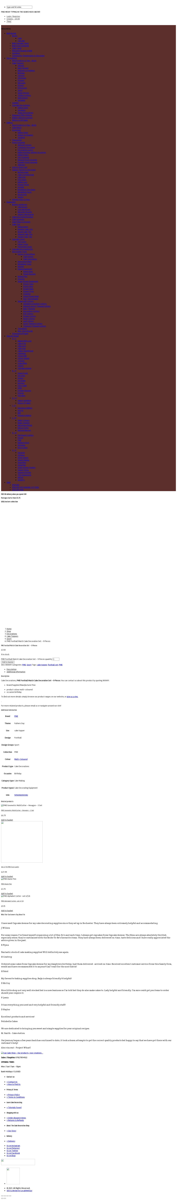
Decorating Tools (19, 251)
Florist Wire (28, 286)
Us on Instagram (13, 1145)
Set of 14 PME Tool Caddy (10, 867)
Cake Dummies (18, 219)
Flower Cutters (29, 316)
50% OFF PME (18, 490)
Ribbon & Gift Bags (20, 120)
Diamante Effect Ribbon (22, 115)
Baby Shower (23, 68)
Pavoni (20, 438)
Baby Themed (29, 309)
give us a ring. (72, 696)
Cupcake (21, 41)
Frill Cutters (28, 313)
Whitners (21, 165)
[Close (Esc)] (2, 1195)
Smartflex (22, 462)
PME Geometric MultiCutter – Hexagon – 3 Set (17, 810)
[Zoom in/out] (10, 1195)
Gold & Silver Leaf (19, 167)
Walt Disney (23, 98)
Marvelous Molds (25, 425)
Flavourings (17, 140)
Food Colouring (18, 142)
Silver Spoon (23, 457)
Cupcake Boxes (24, 209)
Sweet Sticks (23, 470)
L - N (14, 418)
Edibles (10, 122)
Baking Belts (23, 227)
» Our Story (11, 1131)
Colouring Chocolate (26, 147)
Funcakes (21, 395)
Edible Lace (22, 182)
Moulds (21, 266)
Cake (20, 38)
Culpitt (21, 366)
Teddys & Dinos (24, 95)
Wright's (21, 480)
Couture (21, 361)
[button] (6, 29)
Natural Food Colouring (27, 160)
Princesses (22, 88)
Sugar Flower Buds (31, 296)
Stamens (27, 294)
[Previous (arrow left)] (2, 1198)
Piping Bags (28, 271)
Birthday (21, 73)
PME (19, 440)
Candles (15, 103)
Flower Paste (23, 184)
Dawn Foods (23, 373)
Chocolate (22, 179)
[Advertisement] (88, 523)
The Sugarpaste (24, 475)
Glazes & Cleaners (25, 135)
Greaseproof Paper (20, 333)
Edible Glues (23, 132)
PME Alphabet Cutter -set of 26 (12, 901)
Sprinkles (16, 53)
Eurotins (21, 383)
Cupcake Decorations (21, 105)
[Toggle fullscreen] (7, 1195)
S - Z (14, 450)
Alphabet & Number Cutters (35, 304)
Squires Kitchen (24, 472)
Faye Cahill (22, 385)
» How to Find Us (13, 1084)
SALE (9, 482)
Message (21, 83)
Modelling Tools (24, 264)
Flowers (21, 80)
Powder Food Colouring (27, 162)
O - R (14, 433)
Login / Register (13, 16)
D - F (14, 371)
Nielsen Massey (24, 430)
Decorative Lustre (25, 150)
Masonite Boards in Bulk (22, 50)
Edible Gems (23, 108)
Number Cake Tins (25, 229)
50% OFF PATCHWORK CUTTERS (25, 487)
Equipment (11, 202)
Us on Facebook (13, 1153)
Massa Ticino (23, 428)
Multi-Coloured (21, 759)
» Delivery (11, 1141)
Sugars (21, 197)
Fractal (21, 393)
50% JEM (15, 485)
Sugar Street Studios (27, 467)
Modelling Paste (25, 192)
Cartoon (21, 75)
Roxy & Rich (23, 447)
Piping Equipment (25, 269)
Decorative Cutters (31, 311)
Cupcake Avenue (24, 368)
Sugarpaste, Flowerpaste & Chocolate (28, 55)
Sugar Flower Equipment (28, 281)
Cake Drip (22, 177)
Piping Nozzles (29, 274)
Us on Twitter (12, 1150)
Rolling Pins (22, 276)
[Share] (5, 1195)
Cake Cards (16, 48)
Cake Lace (22, 346)
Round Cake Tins (24, 232)
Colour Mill (22, 356)
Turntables (22, 328)
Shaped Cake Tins (25, 234)
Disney (20, 378)
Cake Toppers (18, 63)
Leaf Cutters (28, 321)
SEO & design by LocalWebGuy (19, 1190)
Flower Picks (28, 291)
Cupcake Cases (18, 239)
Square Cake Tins (25, 237)
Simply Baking (23, 460)
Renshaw (21, 445)
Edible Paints (23, 155)
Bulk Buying (11, 33)
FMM (20, 388)
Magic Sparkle (24, 423)
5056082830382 (21, 795)
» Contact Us (12, 1082)
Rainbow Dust (23, 442)
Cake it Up (22, 343)
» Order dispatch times (16, 1118)
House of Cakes (24, 403)
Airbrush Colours (25, 145)
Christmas (22, 78)
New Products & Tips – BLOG (24, 60)
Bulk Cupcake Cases (20, 43)
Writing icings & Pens (21, 199)
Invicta (20, 410)
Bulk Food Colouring (20, 46)
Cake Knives (28, 256)
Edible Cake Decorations (22, 117)
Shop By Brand (13, 336)
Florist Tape (28, 284)
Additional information (16, 672)
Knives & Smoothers (26, 254)
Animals (21, 65)
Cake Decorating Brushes (22, 217)
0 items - (13, 19)
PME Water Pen (6, 884)
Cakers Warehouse (25, 351)
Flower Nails (28, 289)
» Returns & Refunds (15, 1120)
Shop (9, 631)
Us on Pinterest (13, 1148)
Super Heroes (23, 93)
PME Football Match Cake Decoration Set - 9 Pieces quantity (26, 659)
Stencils (21, 279)
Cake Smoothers (30, 259)
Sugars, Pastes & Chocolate (24, 170)
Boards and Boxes (19, 204)
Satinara (21, 455)
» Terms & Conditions (16, 1097)
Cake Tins (16, 224)
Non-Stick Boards (30, 299)
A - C (14, 338)
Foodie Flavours (24, 390)
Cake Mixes (17, 127)
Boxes (14, 36)
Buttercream (23, 172)
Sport (20, 90)
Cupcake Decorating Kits (22, 249)
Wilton (20, 477)
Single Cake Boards (26, 214)
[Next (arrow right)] (5, 1198)
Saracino (21, 452)
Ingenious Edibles (25, 408)
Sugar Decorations (25, 113)
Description (11, 669)
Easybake (22, 380)
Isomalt (21, 187)
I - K (14, 405)
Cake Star (22, 348)
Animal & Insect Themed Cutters (37, 306)
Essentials (16, 130)
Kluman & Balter (24, 415)
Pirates (21, 85)
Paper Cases (23, 244)
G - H (14, 398)
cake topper (42, 665)
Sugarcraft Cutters (26, 301)
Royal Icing (22, 194)
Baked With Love (25, 341)
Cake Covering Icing (26, 175)
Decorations (12, 58)
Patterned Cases (25, 246)
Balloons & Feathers (26, 70)
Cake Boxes (22, 207)
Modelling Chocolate (26, 189)
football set (53, 665)
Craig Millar (22, 363)
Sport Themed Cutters (32, 323)
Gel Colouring (23, 157)
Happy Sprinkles (24, 400)
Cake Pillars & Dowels (21, 222)
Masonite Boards (25, 212)
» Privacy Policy (13, 1094)
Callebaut (22, 353)
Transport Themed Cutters (34, 326)
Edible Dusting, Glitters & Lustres (32, 152)
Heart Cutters (29, 318)
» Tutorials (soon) (14, 1107)
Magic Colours (24, 420)
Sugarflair (22, 465)
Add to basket (7, 662)
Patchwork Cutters (26, 435)
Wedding (21, 100)
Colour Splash (23, 358)
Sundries (21, 137)
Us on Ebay (11, 1155)
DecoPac (21, 376)
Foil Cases (22, 242)
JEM (19, 413)
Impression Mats (25, 261)
